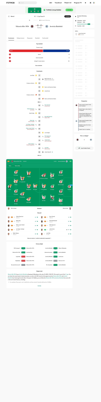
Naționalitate (17, 165)
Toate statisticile (38, 65)
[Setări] (85, 3)
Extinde (39, 285)
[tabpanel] (50, 151)
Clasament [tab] (29, 38)
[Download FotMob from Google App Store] (94, 3)
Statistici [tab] (37, 38)
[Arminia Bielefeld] (91, 140)
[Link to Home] (10, 2)
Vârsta (10, 165)
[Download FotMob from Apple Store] (90, 3)
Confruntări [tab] (45, 38)
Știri (50, 2)
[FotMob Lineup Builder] (50, 10)
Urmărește (67, 16)
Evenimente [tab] (11, 38)
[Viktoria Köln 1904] (77, 140)
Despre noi (67, 2)
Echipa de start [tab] (20, 38)
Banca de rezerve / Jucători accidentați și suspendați (38, 238)
